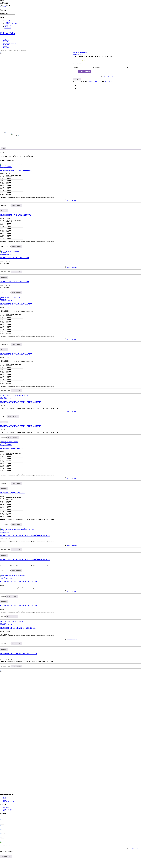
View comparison (6, 856)
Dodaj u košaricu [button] (12, 416)
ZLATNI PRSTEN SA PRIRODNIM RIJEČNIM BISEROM (25, 535)
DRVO (5, 800)
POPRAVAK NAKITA (10, 23)
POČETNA (7, 20)
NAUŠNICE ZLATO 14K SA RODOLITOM (18, 582)
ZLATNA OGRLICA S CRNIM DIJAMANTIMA (20, 402)
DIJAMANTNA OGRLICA (80, 52)
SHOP (6, 26)
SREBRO (5, 799)
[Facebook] (77, 84)
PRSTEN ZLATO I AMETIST (12, 448)
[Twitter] (77, 85)
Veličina (75, 67)
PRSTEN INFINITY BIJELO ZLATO (16, 304)
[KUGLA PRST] (14, 136)
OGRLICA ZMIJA (78, 54)
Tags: (102, 81)
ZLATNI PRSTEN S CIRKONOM (14, 258)
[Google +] (77, 88)
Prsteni (105, 81)
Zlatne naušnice (4, 578)
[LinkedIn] (77, 90)
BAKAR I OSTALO (8, 801)
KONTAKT (7, 28)
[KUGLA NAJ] (34, 90)
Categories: (86, 81)
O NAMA (7, 22)
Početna (2, 50)
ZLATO (6, 50)
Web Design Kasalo (136, 848)
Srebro (110, 81)
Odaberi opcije (16, 205)
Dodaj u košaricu (85, 71)
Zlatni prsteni (92, 81)
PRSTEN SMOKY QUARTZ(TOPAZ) (16, 170)
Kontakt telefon (4, 3)
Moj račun (6, 807)
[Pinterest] (77, 87)
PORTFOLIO (8, 25)
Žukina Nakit (7, 33)
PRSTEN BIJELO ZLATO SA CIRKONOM (18, 628)
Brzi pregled (3, 165)
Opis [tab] (3, 148)
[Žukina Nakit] (4, 6)
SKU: (74, 81)
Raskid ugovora (7, 810)
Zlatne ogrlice (3, 398)
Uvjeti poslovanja (7, 809)
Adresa (2, 0)
